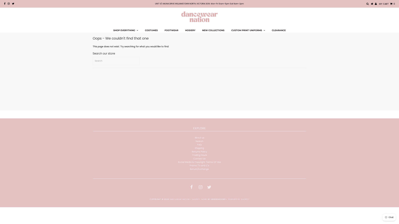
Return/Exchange (199, 169)
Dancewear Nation (180, 199)
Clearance (279, 30)
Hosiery (190, 30)
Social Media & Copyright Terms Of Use (199, 162)
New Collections (213, 30)
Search (199, 141)
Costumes (151, 30)
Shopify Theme (199, 199)
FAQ (199, 144)
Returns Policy (199, 151)
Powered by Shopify (238, 199)
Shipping (199, 148)
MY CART (387, 3)
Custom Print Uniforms (246, 30)
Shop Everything (124, 30)
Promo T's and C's (199, 165)
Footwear (171, 30)
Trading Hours (199, 155)
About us (199, 137)
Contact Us (199, 158)
